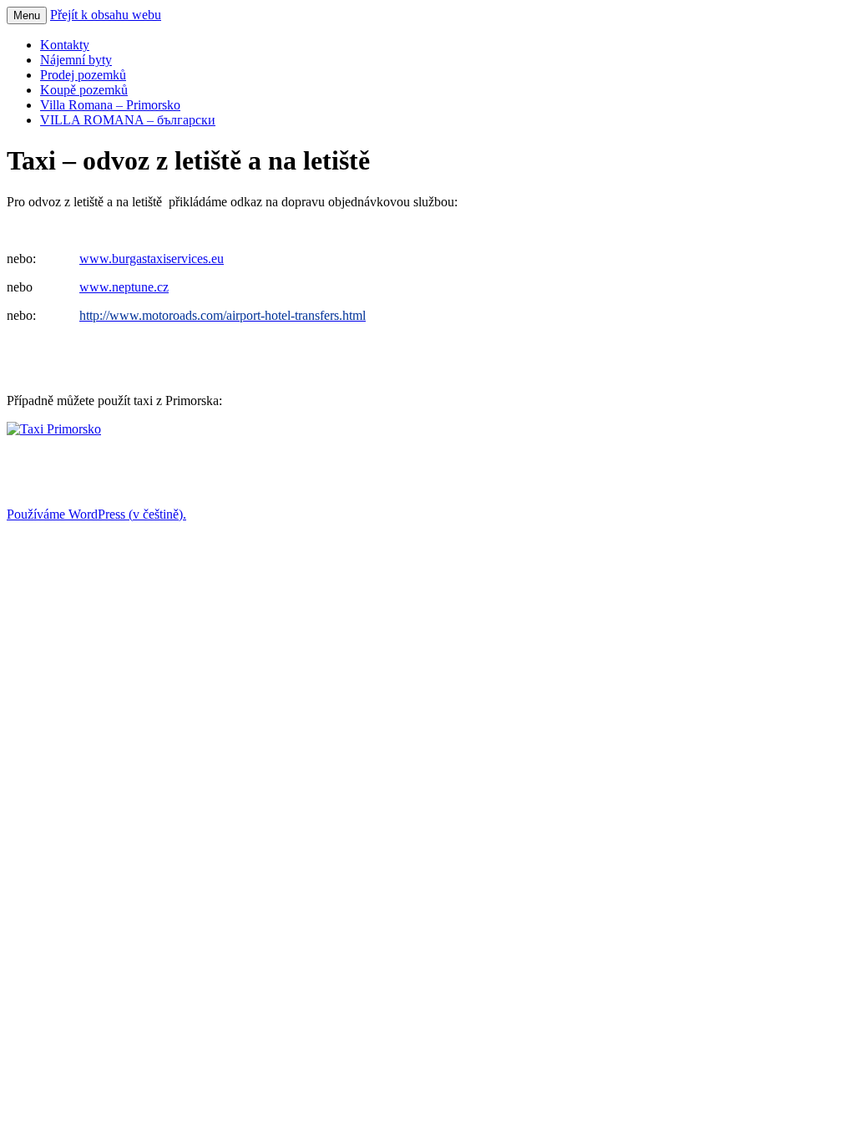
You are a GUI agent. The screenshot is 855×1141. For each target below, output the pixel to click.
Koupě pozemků (84, 90)
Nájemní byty (76, 60)
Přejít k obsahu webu (105, 15)
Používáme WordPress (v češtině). (96, 514)
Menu (26, 15)
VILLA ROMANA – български (127, 120)
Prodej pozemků (83, 75)
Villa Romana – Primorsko (110, 105)
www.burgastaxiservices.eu (151, 258)
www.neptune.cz (124, 287)
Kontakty (64, 45)
